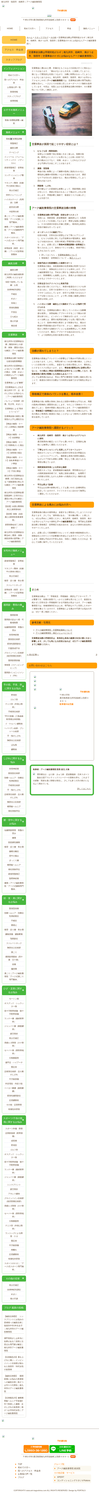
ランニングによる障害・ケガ (14, 1234)
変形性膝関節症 (14, 1096)
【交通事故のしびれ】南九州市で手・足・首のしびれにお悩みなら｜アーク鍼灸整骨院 (14, 392)
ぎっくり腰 (14, 860)
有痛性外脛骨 (14, 1109)
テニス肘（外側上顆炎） (14, 705)
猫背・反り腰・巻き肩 (14, 580)
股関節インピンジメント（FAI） (14, 674)
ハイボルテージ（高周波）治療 (14, 201)
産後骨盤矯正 (14, 874)
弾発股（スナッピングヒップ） (14, 666)
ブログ (21, 1477)
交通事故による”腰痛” (14, 383)
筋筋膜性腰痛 (14, 842)
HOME (10, 28)
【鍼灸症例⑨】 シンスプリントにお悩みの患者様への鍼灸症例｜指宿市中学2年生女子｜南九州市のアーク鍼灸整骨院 (13, 1324)
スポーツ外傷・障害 (14, 1128)
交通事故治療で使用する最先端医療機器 (14, 359)
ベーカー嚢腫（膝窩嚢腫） (14, 1089)
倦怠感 (14, 326)
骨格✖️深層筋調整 (14, 139)
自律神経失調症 (14, 289)
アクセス (49, 28)
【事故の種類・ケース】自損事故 (14, 436)
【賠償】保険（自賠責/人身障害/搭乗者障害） (14, 517)
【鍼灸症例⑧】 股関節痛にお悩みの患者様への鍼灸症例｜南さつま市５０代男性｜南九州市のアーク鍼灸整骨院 (13, 1383)
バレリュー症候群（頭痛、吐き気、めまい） (14, 402)
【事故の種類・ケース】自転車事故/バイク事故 (14, 460)
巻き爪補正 (14, 190)
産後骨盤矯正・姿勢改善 (14, 169)
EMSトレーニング (14, 195)
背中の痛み (14, 856)
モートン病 (14, 999)
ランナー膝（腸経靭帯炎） (14, 1020)
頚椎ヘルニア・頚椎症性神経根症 (14, 779)
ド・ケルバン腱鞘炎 (14, 724)
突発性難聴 (14, 307)
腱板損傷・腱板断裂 (14, 934)
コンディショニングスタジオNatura (73, 1480)
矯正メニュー (75, 258)
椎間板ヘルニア (14, 806)
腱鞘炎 (14, 749)
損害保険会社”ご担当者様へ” (14, 526)
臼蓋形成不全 (14, 648)
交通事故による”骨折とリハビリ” (14, 410)
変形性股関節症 (14, 644)
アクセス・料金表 (14, 49)
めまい (14, 298)
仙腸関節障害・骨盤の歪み (14, 628)
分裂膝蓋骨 (14, 1058)
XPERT (60, 1477)
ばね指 (14, 745)
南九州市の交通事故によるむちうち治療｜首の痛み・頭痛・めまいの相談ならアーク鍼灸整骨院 (14, 372)
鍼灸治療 (14, 148)
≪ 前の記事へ (33, 654)
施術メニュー (89, 28)
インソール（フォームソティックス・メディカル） (14, 160)
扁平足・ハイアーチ (14, 1062)
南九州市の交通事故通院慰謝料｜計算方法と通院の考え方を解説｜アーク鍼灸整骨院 (14, 497)
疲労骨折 (14, 1034)
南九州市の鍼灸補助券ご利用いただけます (14, 276)
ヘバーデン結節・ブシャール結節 (14, 729)
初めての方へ (30, 28)
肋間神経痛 (14, 878)
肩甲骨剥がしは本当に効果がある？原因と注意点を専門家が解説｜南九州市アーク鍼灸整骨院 (13, 1344)
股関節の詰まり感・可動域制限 (14, 621)
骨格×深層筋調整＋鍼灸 (14, 121)
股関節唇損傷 (14, 660)
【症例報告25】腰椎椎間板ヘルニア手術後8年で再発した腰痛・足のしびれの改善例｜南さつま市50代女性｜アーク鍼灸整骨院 (14, 1405)
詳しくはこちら (84, 789)
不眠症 (14, 294)
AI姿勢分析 (14, 211)
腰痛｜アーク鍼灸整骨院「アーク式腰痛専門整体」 (14, 230)
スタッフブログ (14, 59)
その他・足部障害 (14, 1105)
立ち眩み (14, 317)
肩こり (14, 952)
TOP (20, 1464)
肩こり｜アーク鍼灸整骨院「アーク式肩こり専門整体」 (14, 219)
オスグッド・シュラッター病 (14, 1004)
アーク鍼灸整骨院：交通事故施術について (54, 630)
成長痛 (14, 1141)
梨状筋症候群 (14, 639)
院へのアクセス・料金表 (14, 81)
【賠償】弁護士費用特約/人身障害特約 (14, 507)
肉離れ (14, 1250)
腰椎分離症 (14, 851)
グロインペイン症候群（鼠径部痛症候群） (14, 654)
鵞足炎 (14, 1067)
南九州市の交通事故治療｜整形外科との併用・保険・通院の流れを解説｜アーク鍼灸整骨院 (14, 347)
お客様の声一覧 (14, 87)
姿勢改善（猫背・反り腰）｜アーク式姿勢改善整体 (14, 251)
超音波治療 (14, 207)
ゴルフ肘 (14, 699)
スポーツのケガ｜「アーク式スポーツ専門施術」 (14, 240)
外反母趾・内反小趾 (14, 1083)
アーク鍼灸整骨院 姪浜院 (68, 1468)
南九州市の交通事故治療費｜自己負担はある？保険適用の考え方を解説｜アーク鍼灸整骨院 (14, 482)
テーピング (14, 152)
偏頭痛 (14, 969)
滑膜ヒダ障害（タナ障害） (14, 1044)
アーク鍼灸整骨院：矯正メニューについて (54, 633)
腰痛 (14, 838)
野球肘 (14, 695)
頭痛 (14, 964)
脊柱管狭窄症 (14, 811)
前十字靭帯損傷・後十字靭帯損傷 (14, 1012)
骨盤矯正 (14, 143)
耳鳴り (14, 303)
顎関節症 (14, 939)
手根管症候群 (14, 711)
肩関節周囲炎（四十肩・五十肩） (14, 958)
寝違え (14, 925)
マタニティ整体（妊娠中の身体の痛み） (14, 184)
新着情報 (14, 92)
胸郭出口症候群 (14, 740)
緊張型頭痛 (14, 908)
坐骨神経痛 (14, 635)
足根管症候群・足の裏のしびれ (14, 796)
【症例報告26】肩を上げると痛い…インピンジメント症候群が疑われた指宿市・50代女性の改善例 (14, 1363)
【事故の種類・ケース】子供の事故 (14, 469)
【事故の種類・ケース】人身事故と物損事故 (14, 427)
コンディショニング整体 (14, 176)
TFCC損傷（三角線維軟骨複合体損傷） (14, 717)
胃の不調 (14, 321)
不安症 (14, 312)
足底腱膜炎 (14, 1100)
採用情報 (14, 101)
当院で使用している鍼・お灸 (14, 283)
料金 (69, 28)
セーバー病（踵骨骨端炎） (14, 1051)
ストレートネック (14, 585)
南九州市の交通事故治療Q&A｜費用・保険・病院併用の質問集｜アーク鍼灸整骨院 (14, 537)
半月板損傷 (14, 1079)
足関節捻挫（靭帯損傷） (14, 1134)
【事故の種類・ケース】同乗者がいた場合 (14, 443)
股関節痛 (14, 615)
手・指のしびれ (14, 736)
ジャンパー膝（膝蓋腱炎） (14, 1027)
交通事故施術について (67, 255)
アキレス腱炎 (14, 1194)
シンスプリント (14, 1185)
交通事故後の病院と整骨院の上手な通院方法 (14, 417)
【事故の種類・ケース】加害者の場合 (14, 451)
